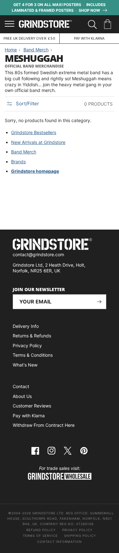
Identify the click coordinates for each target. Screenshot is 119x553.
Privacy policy (77, 530)
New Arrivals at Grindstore (38, 142)
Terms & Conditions (33, 355)
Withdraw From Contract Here (44, 425)
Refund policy (41, 530)
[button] (108, 24)
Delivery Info (26, 326)
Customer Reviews (32, 405)
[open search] (92, 24)
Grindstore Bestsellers (33, 132)
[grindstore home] (59, 245)
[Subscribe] (99, 301)
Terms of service (40, 535)
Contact (21, 386)
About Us (22, 396)
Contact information (59, 541)
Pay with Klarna (29, 415)
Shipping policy (80, 535)
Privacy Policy (27, 345)
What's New (25, 365)
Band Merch (23, 151)
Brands (18, 161)
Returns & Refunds (32, 335)
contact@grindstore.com (38, 254)
